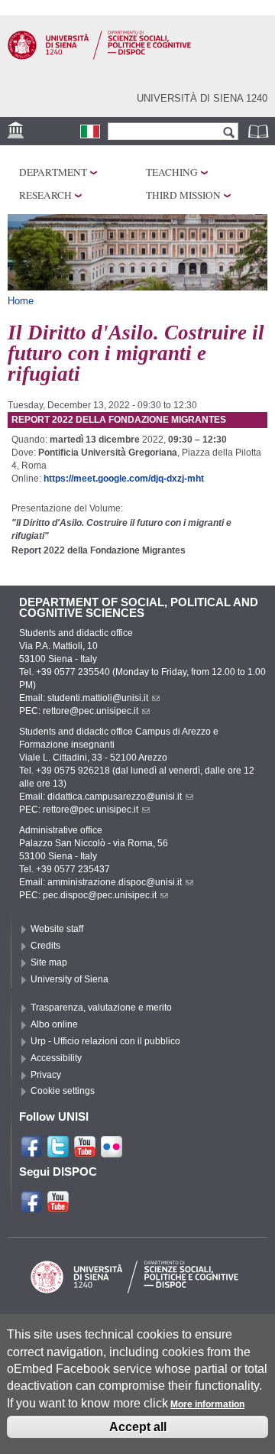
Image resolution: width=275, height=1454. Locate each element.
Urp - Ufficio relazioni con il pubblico (105, 1041)
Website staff (57, 928)
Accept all (138, 1426)
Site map (49, 962)
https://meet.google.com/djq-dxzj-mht (124, 478)
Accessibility (56, 1058)
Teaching (172, 172)
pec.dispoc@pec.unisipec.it (100, 895)
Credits (45, 945)
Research (45, 195)
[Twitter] (58, 1152)
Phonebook (259, 131)
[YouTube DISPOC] (58, 1207)
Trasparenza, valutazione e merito (101, 1007)
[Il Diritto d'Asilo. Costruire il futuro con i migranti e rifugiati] (90, 131)
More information (207, 1404)
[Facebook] (31, 1152)
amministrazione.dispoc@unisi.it (114, 882)
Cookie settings (63, 1091)
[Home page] (99, 56)
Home (21, 301)
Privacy (46, 1074)
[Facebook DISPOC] (31, 1207)
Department (53, 172)
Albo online (54, 1024)
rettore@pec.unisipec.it (90, 711)
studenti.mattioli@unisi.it (97, 698)
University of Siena (69, 979)
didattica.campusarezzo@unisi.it (114, 796)
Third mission (183, 195)
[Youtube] (85, 1152)
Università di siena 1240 (202, 98)
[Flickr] (111, 1152)
